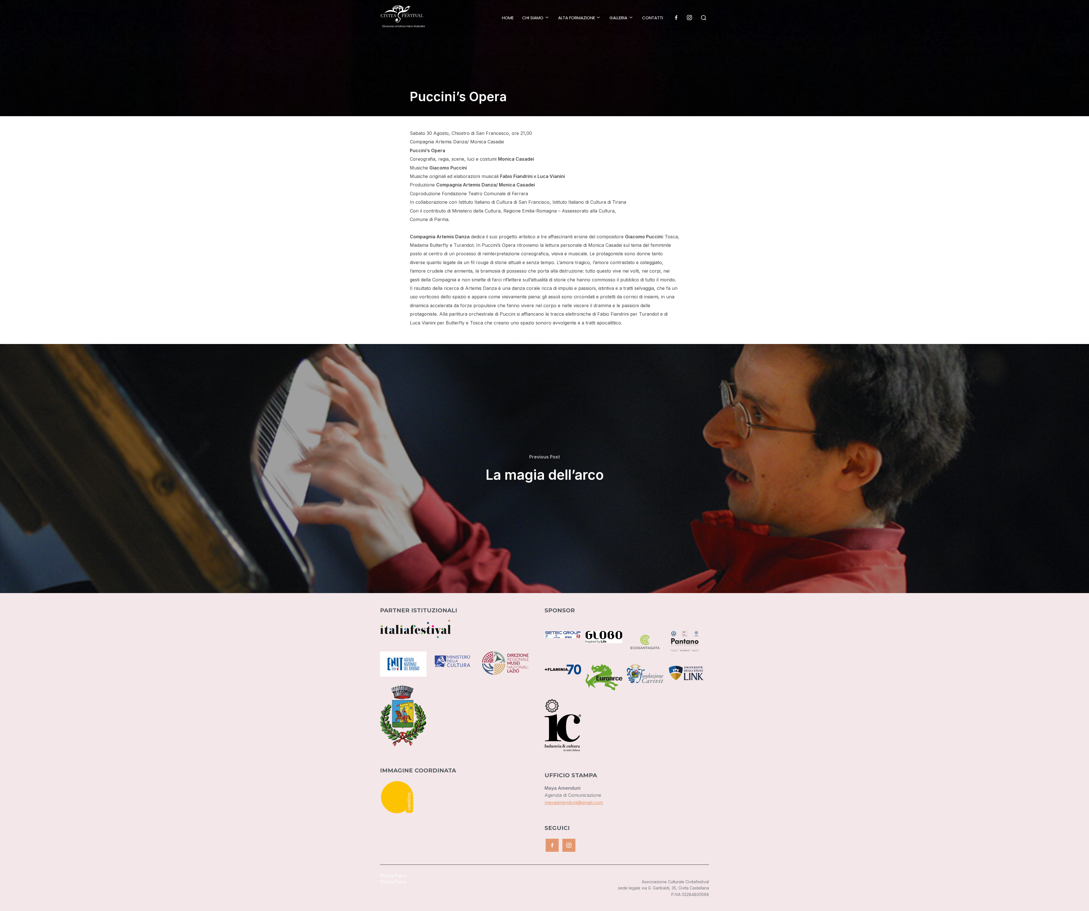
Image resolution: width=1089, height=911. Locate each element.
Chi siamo (532, 18)
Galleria (618, 18)
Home (508, 18)
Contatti (652, 18)
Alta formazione (576, 18)
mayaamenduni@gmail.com (573, 802)
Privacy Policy (393, 875)
